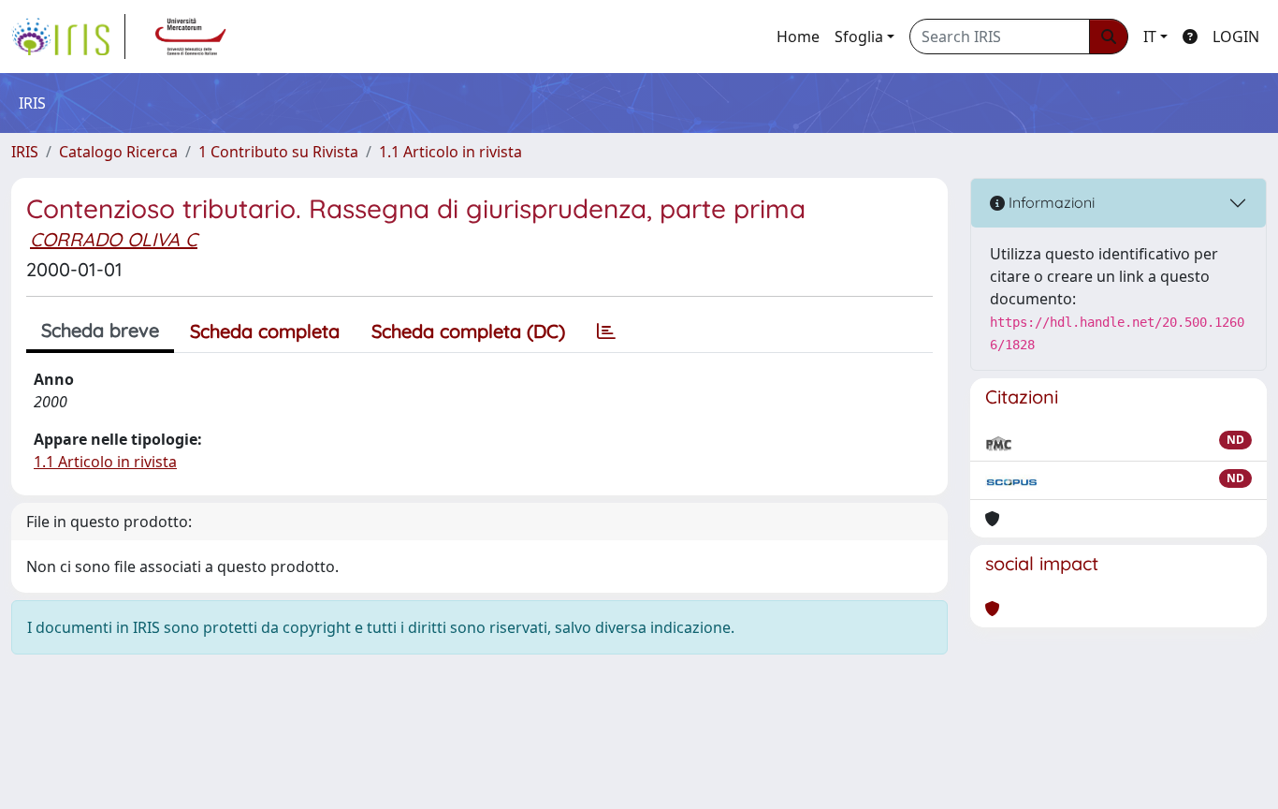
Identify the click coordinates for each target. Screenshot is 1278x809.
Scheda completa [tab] (265, 331)
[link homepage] (68, 36)
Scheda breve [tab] (100, 330)
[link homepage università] (190, 36)
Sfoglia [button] (859, 36)
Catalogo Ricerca (118, 151)
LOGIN (1236, 36)
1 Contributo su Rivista (278, 151)
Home (798, 36)
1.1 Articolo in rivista (450, 151)
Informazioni (1050, 202)
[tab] (606, 331)
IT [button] (1149, 36)
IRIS (24, 151)
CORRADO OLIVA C (113, 239)
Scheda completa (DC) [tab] (468, 331)
